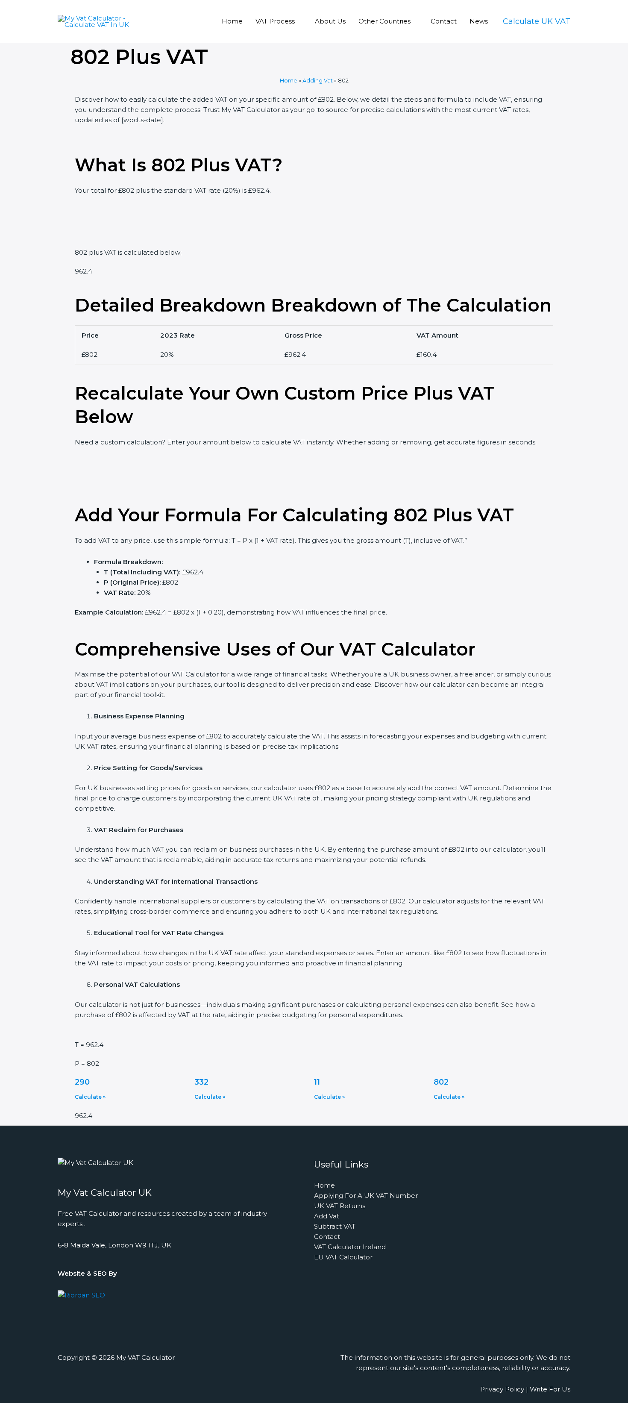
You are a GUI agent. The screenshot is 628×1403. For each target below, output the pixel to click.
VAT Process (275, 21)
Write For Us (550, 1389)
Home (232, 21)
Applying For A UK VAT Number (366, 1195)
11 (317, 1082)
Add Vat (326, 1216)
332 (201, 1082)
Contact (444, 21)
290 (82, 1082)
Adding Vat (317, 80)
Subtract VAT (334, 1226)
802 (441, 1082)
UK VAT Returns (339, 1206)
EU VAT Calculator (343, 1257)
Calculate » (90, 1097)
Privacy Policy (502, 1389)
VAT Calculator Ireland (350, 1247)
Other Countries (384, 21)
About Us (330, 21)
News (479, 21)
